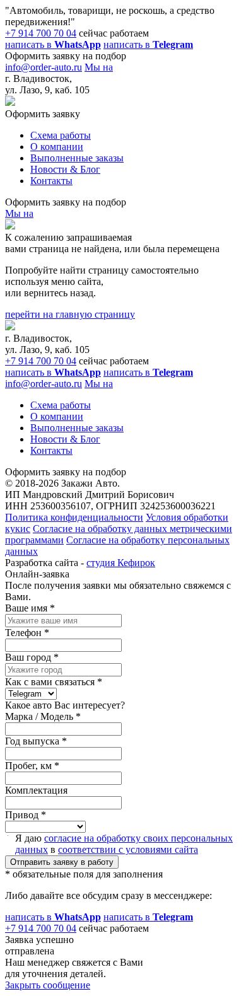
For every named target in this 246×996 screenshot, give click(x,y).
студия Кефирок (120, 562)
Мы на (99, 67)
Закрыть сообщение (47, 985)
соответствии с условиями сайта (128, 849)
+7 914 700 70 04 (40, 33)
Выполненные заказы (77, 158)
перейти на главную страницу (70, 314)
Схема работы (60, 135)
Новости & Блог (65, 169)
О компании (56, 146)
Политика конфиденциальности (74, 517)
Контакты (51, 180)
